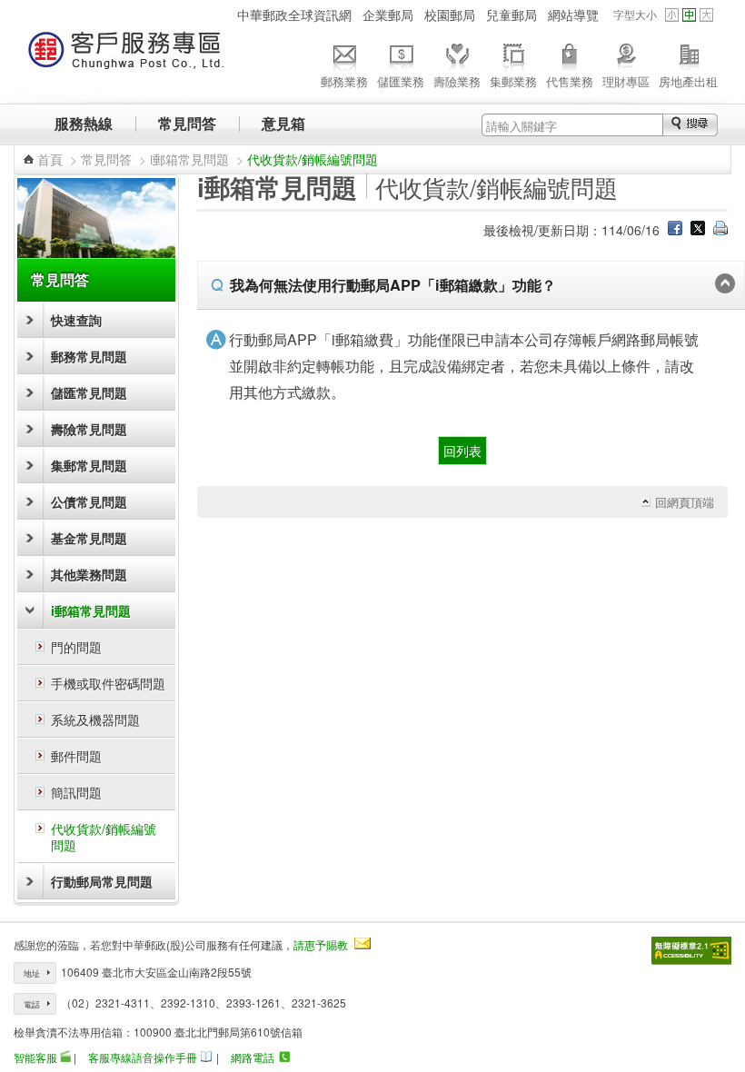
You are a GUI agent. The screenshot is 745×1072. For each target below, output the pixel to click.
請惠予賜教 (320, 944)
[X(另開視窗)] (697, 230)
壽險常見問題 (89, 429)
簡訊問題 (76, 792)
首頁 (50, 159)
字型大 (706, 15)
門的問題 (76, 647)
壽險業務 (457, 81)
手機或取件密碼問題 (108, 683)
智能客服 (35, 1057)
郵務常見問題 (89, 356)
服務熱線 (84, 123)
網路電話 (252, 1057)
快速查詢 (76, 320)
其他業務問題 (89, 574)
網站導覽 (573, 14)
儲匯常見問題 (89, 392)
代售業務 (569, 81)
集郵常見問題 (89, 465)
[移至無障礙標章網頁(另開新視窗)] (691, 951)
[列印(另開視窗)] (720, 230)
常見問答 (187, 123)
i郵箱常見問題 (189, 159)
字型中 (689, 15)
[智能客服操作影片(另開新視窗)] (65, 1057)
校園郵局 (449, 14)
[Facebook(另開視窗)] (675, 230)
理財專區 (626, 81)
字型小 (672, 15)
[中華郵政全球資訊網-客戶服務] (126, 58)
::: (220, 14)
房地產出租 (688, 81)
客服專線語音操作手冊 (142, 1057)
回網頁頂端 (684, 502)
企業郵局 (388, 14)
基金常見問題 (89, 538)
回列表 (462, 451)
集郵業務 (513, 81)
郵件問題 (76, 756)
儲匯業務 (400, 81)
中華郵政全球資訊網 (294, 14)
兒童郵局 (511, 14)
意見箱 (283, 123)
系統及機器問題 (95, 719)
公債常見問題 (89, 501)
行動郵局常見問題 (102, 881)
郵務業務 (344, 81)
